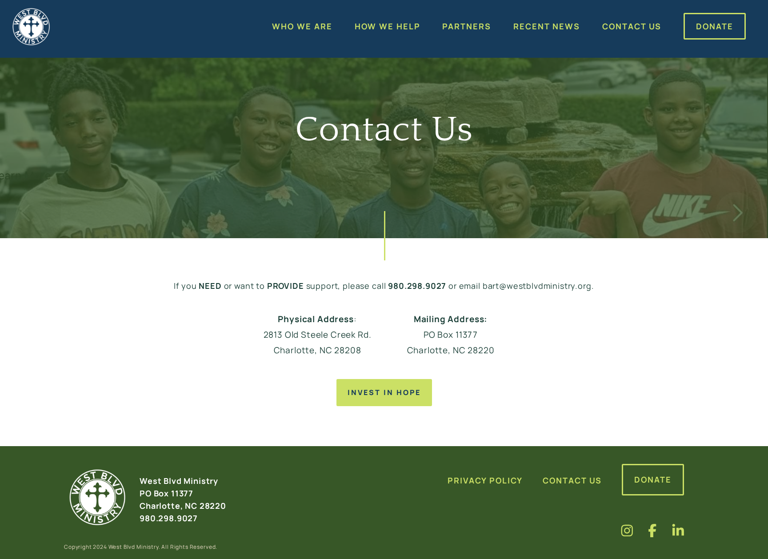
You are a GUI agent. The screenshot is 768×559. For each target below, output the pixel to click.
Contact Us (572, 480)
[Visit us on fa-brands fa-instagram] (627, 530)
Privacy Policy (485, 480)
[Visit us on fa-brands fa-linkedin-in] (678, 530)
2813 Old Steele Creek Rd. (318, 334)
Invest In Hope (384, 392)
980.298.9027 (417, 285)
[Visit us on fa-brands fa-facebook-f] (652, 530)
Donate (653, 479)
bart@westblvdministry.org (537, 285)
